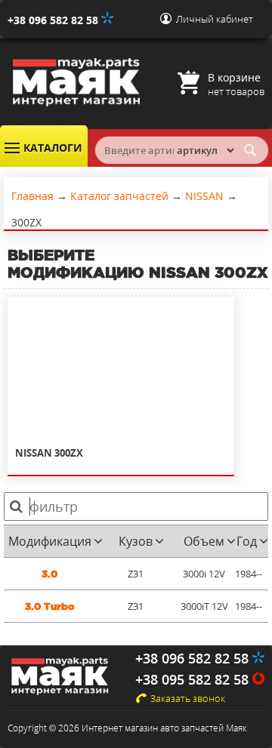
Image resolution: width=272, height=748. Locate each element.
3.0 (49, 574)
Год (246, 541)
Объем (204, 541)
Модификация (49, 541)
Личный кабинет (214, 19)
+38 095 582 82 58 (193, 679)
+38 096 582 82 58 (54, 20)
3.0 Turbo (50, 606)
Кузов (136, 541)
